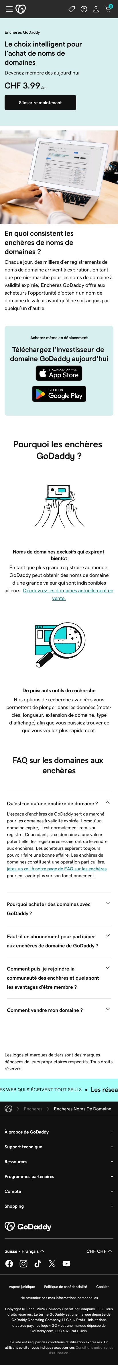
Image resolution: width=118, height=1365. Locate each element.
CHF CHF (96, 1251)
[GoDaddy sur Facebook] (9, 1266)
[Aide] (83, 9)
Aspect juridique (22, 1287)
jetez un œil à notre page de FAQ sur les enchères (57, 868)
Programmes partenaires (29, 1176)
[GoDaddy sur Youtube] (66, 1266)
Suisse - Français (22, 1251)
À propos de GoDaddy (27, 1132)
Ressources (16, 1161)
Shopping (14, 1206)
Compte (13, 1191)
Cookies (102, 1287)
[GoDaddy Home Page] (28, 1226)
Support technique (23, 1146)
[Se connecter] (96, 9)
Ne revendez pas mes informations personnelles (59, 1298)
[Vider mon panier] (108, 9)
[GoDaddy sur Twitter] (52, 1266)
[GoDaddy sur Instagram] (23, 1266)
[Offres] (71, 9)
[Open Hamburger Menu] (7, 9)
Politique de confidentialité (65, 1287)
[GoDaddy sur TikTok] (37, 1266)
